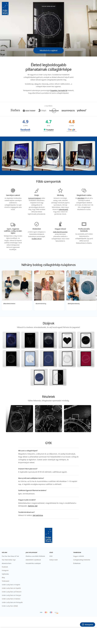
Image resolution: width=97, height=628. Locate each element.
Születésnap (29, 84)
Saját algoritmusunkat (60, 232)
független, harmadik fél (58, 90)
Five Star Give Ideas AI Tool (10, 556)
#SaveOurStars (6, 563)
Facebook (5, 567)
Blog (3, 577)
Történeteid (5, 581)
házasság (45, 84)
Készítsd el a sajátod (48, 50)
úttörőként (80, 198)
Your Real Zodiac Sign (9, 560)
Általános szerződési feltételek (35, 556)
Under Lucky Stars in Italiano (11, 599)
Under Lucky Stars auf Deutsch (11, 592)
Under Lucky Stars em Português (12, 602)
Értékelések (76, 563)
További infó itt (36, 239)
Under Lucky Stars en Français (11, 595)
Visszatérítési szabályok (33, 563)
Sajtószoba (5, 574)
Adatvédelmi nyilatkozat (33, 560)
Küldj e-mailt (53, 560)
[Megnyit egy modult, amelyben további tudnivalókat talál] (87, 624)
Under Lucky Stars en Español (11, 588)
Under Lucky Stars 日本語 (10, 606)
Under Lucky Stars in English (11, 585)
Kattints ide (32, 506)
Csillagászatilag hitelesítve (81, 560)
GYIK (50, 556)
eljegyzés (37, 84)
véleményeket (63, 209)
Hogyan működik (78, 556)
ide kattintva (38, 515)
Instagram (5, 570)
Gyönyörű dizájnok (34, 198)
